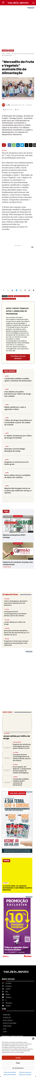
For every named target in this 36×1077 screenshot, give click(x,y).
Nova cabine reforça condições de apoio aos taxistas (17, 476)
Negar (18, 1063)
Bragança (7, 598)
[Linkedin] (18, 145)
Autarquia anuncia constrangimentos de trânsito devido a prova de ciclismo (15, 614)
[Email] (31, 145)
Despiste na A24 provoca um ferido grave (16, 463)
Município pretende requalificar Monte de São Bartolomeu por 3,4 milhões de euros (16, 632)
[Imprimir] (29, 290)
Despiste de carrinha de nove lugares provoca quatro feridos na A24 (22, 746)
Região (11, 50)
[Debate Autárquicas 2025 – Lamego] (18, 524)
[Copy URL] (26, 145)
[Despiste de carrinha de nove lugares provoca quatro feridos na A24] (7, 744)
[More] (33, 290)
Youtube (8, 1006)
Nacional (5, 882)
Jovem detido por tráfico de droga (14, 623)
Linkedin (8, 989)
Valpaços (7, 619)
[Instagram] (3, 986)
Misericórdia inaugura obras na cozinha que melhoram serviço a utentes (17, 490)
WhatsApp (9, 1003)
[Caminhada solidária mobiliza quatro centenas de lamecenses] (7, 779)
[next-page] (7, 500)
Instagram (9, 986)
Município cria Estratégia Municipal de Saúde (14, 450)
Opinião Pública (7, 567)
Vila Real (7, 609)
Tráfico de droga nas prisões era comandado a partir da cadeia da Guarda (18, 422)
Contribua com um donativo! (18, 357)
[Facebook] (9, 145)
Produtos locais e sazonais (9, 298)
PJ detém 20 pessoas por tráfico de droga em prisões (18, 436)
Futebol (15, 764)
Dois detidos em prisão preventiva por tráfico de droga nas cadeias (17, 394)
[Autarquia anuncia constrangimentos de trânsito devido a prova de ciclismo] (7, 754)
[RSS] (3, 992)
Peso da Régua (17, 742)
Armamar (7, 638)
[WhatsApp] (14, 145)
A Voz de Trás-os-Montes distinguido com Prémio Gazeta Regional (17, 888)
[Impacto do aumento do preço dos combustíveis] (18, 551)
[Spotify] (3, 994)
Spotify (8, 994)
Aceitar (18, 1058)
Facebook (8, 983)
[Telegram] (22, 145)
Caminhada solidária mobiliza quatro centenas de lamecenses (17, 379)
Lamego (4, 50)
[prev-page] (4, 500)
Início (3, 53)
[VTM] (4, 105)
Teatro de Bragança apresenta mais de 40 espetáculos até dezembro (15, 603)
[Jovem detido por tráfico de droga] (17, 723)
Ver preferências (18, 1068)
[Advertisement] (18, 25)
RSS (7, 992)
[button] (33, 1039)
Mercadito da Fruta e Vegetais (21, 296)
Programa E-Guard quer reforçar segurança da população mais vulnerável (16, 643)
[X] (3, 1000)
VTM (9, 105)
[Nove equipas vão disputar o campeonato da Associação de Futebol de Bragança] (7, 767)
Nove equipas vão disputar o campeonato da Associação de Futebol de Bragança (22, 770)
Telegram (8, 997)
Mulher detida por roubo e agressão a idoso (15, 408)
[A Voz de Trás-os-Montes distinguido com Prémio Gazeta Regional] (17, 874)
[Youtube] (3, 1006)
